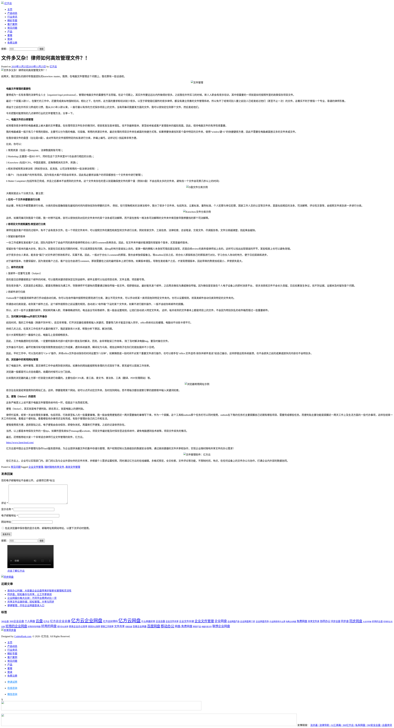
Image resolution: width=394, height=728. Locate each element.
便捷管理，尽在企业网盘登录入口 (25, 605)
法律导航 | (325, 725)
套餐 (9, 35)
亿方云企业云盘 (60, 621)
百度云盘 (128, 627)
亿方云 (53, 66)
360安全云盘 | (374, 725)
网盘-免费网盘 (183, 626)
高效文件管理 (72, 467)
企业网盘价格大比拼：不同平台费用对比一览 (32, 598)
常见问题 (12, 28)
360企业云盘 (16, 621)
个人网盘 (30, 621)
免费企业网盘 (291, 621)
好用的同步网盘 (34, 627)
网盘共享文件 (207, 627)
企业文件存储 (186, 621)
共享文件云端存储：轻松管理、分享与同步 (30, 601)
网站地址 (6, 522)
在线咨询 (12, 688)
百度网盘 (153, 626)
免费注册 (12, 42)
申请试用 (12, 682)
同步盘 (345, 621)
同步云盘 (335, 621)
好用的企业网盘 (16, 626)
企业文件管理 (35, 467)
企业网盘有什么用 (277, 621)
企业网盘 (221, 621)
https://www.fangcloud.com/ (20, 442)
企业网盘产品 (233, 621)
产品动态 (12, 13)
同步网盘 (355, 621)
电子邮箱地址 (9, 515)
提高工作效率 (107, 626)
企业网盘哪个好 (247, 621)
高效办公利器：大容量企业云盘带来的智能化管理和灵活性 (39, 590)
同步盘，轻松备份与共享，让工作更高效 (29, 594)
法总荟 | (314, 725)
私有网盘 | (361, 725)
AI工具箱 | (337, 725)
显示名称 (7, 509)
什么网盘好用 (148, 621)
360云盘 (5, 621)
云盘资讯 (387, 725)
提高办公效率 (94, 626)
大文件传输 (367, 621)
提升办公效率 (62, 627)
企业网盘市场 (262, 621)
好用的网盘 (49, 626)
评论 (4, 503)
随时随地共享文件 (54, 467)
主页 (9, 9)
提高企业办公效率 (78, 626)
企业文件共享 (172, 621)
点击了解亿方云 (16, 571)
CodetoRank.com (22, 636)
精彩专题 (12, 20)
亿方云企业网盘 (86, 620)
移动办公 (167, 626)
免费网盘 (302, 621)
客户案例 (12, 24)
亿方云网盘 (129, 620)
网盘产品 (197, 627)
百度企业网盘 (140, 626)
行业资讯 (12, 17)
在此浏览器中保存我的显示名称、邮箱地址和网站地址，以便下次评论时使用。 (48, 528)
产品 (9, 31)
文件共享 (119, 626)
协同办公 (325, 621)
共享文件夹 (313, 621)
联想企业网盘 (221, 626)
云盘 (39, 621)
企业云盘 (160, 621)
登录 (9, 39)
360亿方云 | (349, 725)
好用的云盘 (377, 621)
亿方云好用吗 (110, 621)
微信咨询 (12, 694)
